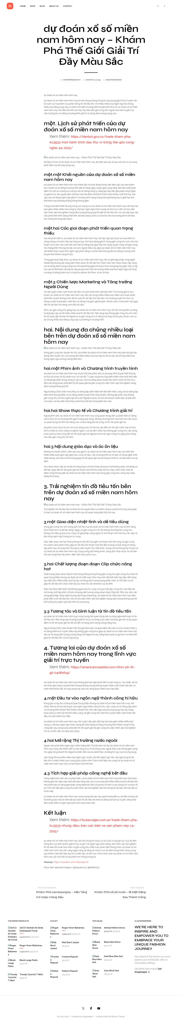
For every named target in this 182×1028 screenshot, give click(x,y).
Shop (32, 6)
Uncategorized (114, 80)
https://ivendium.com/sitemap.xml (71, 862)
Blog (42, 6)
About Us (54, 6)
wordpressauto (71, 80)
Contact (67, 6)
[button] (156, 6)
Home (23, 6)
